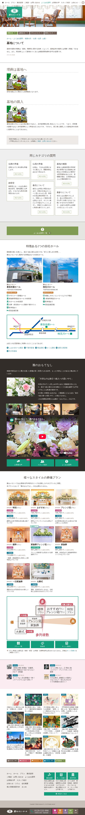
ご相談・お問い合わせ (32, 2)
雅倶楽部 (20, 2)
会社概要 (25, 783)
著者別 (60, 760)
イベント (37, 760)
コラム (49, 760)
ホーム (9, 38)
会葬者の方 (23, 33)
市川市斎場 (13, 351)
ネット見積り (71, 650)
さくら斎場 (51, 348)
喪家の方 (12, 33)
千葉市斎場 (30, 348)
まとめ (24, 787)
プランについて (36, 33)
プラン (13, 2)
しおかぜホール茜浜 (16, 348)
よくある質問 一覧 (42, 233)
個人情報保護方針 (13, 787)
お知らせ (25, 760)
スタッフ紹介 (65, 2)
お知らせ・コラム (78, 2)
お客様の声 (56, 2)
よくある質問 (46, 2)
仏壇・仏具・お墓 (39, 38)
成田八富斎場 (62, 348)
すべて (13, 760)
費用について (50, 33)
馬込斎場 (40, 348)
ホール (7, 2)
